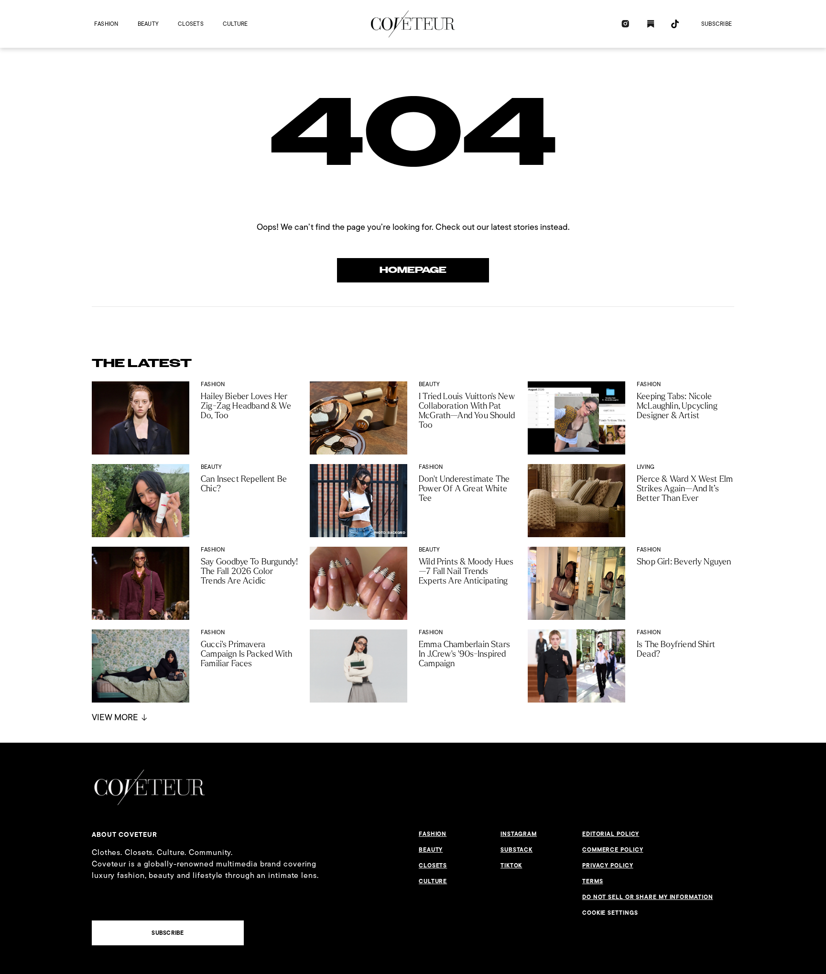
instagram (518, 834)
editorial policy (610, 834)
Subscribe (716, 24)
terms (592, 881)
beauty (148, 24)
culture (235, 24)
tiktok (511, 865)
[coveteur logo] (413, 23)
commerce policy (612, 849)
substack (516, 849)
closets (191, 24)
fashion (106, 24)
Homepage (413, 270)
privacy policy (607, 865)
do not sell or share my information (647, 897)
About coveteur (124, 834)
